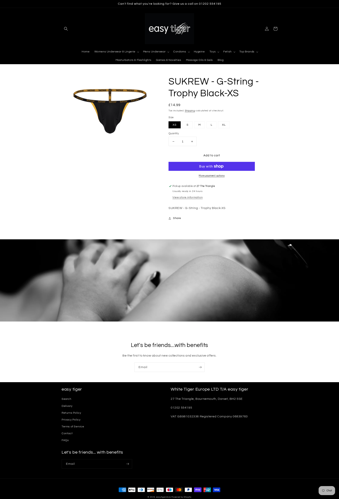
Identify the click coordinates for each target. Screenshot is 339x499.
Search (66, 399)
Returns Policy (71, 413)
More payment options (212, 175)
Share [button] (177, 218)
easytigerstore (163, 497)
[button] (66, 28)
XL (224, 124)
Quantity (174, 133)
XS (175, 124)
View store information (187, 197)
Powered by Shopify (181, 497)
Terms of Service (73, 426)
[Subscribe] (200, 367)
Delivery (67, 406)
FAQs (65, 440)
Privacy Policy (71, 419)
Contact (67, 433)
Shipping (190, 110)
